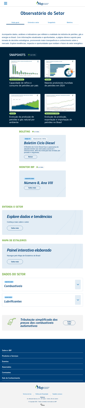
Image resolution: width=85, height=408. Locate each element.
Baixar (30, 157)
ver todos (36, 131)
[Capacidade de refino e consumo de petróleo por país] (24, 75)
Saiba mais (32, 188)
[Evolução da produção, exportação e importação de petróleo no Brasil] (60, 109)
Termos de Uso (27, 394)
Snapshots (51, 22)
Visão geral (15, 22)
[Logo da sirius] (42, 405)
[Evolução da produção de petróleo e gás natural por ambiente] (24, 109)
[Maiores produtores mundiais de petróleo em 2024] (60, 75)
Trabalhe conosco (57, 394)
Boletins (70, 22)
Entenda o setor (33, 22)
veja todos (33, 55)
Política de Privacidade (42, 394)
